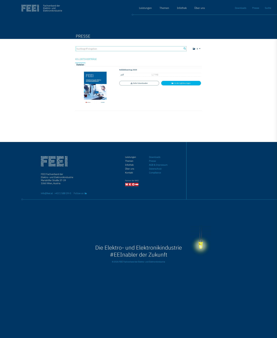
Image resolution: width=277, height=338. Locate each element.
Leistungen (145, 8)
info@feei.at (47, 193)
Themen (164, 8)
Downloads (240, 7)
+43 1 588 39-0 (63, 193)
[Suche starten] (185, 48)
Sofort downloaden (140, 83)
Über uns (199, 8)
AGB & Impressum (158, 164)
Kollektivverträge (86, 59)
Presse (255, 7)
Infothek (129, 164)
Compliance (155, 172)
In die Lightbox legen (182, 83)
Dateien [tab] (80, 64)
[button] (196, 48)
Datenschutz (155, 168)
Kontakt (129, 172)
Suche (268, 7)
